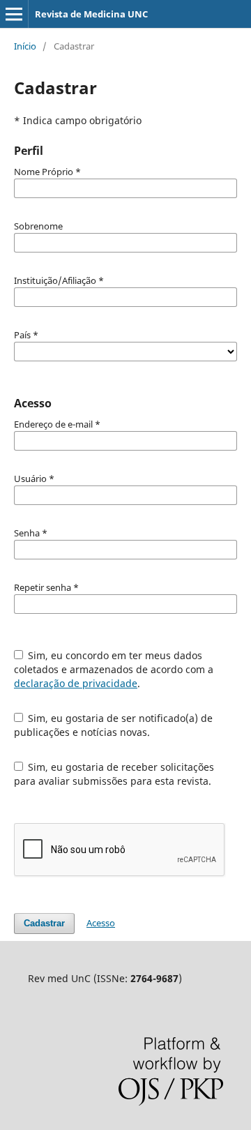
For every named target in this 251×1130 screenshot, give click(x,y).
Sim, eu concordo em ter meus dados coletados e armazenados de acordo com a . (113, 669)
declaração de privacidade (75, 683)
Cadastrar (44, 923)
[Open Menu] (14, 14)
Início (25, 46)
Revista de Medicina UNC (91, 14)
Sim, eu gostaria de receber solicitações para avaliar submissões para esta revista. (114, 774)
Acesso (100, 923)
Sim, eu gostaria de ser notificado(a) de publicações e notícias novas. (113, 725)
